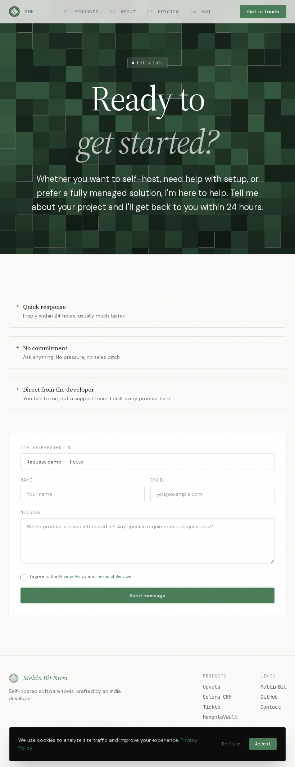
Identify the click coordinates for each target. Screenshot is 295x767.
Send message (147, 595)
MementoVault (220, 717)
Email (157, 480)
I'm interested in (46, 448)
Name (26, 480)
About (123, 11)
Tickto (211, 707)
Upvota (211, 687)
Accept (263, 744)
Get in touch (263, 11)
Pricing (163, 11)
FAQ (200, 11)
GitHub (269, 697)
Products (81, 11)
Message (31, 512)
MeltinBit (273, 687)
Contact (270, 707)
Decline (231, 744)
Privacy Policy (72, 576)
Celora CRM (217, 697)
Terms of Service (114, 576)
